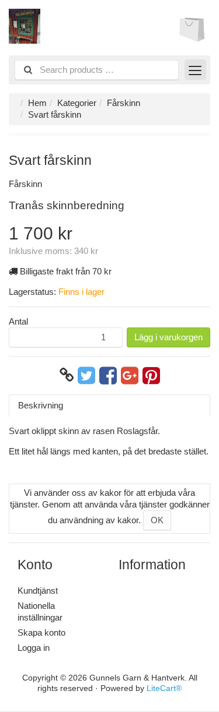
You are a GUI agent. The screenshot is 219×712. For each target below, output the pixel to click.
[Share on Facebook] (108, 375)
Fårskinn (123, 103)
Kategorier (76, 103)
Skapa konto (41, 632)
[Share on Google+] (129, 375)
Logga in (34, 648)
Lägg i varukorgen (168, 337)
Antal (18, 321)
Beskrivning (40, 405)
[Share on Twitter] (86, 375)
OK (157, 520)
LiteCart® (164, 688)
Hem (37, 103)
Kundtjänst (38, 590)
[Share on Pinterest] (151, 375)
